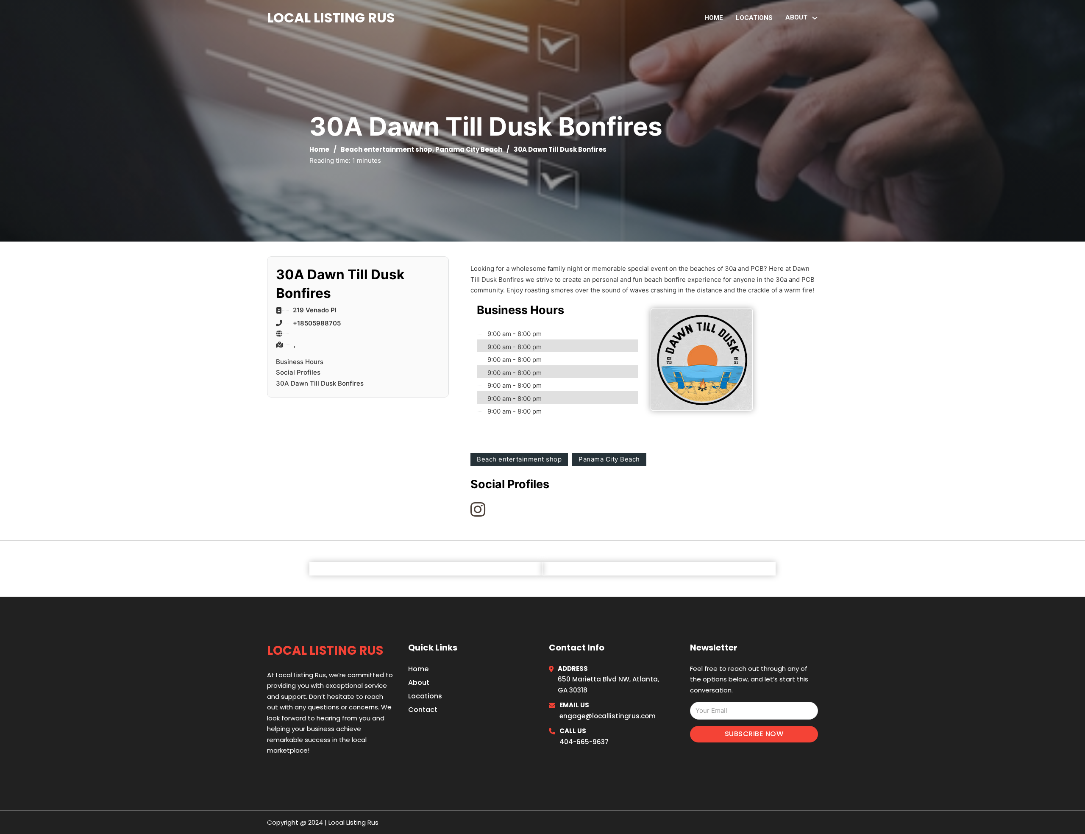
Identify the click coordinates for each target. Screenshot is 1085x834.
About (418, 682)
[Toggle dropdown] (815, 18)
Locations (754, 18)
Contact (422, 709)
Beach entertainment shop (386, 149)
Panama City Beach (468, 149)
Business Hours (299, 362)
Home (713, 18)
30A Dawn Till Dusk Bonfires (320, 383)
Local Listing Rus (331, 17)
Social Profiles (298, 372)
